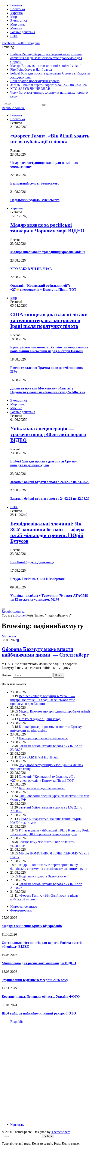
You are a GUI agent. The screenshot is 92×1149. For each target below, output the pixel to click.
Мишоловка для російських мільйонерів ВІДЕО (39, 963)
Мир (13, 17)
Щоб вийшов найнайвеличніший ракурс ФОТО (39, 1013)
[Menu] (3, 609)
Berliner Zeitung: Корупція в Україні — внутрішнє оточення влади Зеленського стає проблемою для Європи (46, 58)
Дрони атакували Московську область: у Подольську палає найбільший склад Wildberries (47, 390)
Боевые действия (22, 32)
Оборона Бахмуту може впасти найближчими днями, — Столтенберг (45, 652)
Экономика (18, 20)
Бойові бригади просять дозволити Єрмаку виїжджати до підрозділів (43, 463)
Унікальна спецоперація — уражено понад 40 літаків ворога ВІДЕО (48, 434)
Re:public (16, 1021)
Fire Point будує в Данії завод (31, 69)
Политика (17, 9)
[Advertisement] (46, 1073)
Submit (48, 1136)
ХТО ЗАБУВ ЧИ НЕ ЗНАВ (30, 88)
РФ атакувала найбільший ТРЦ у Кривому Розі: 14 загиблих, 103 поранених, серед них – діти (49, 832)
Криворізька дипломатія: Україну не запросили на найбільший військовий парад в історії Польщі (49, 349)
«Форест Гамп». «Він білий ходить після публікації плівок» (50, 138)
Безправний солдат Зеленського (34, 183)
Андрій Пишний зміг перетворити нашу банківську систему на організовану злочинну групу (48, 866)
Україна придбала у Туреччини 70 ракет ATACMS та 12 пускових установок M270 (49, 597)
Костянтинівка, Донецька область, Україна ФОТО (41, 996)
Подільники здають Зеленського (34, 200)
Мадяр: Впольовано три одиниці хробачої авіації (45, 65)
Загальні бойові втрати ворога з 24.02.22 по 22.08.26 (49, 498)
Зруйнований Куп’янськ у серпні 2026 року (35, 980)
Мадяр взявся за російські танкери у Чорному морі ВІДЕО (47, 227)
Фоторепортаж (21, 910)
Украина (16, 13)
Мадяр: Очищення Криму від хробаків (32, 926)
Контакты (17, 1124)
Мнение (16, 28)
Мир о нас (17, 24)
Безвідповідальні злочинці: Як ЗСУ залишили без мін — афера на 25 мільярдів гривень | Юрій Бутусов (47, 532)
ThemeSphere (60, 1132)
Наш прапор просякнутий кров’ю (34, 81)
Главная (16, 5)
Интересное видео (23, 906)
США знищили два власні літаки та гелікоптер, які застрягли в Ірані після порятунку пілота (49, 320)
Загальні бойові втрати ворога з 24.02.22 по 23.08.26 (48, 85)
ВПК (14, 36)
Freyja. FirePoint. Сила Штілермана (37, 579)
